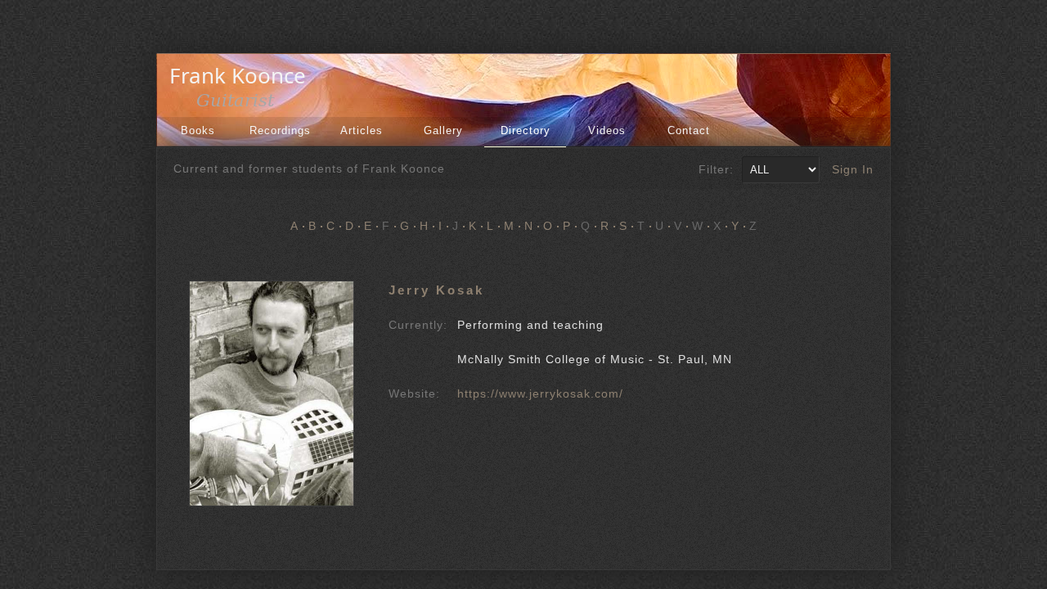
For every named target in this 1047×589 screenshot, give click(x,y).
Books (198, 130)
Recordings (280, 130)
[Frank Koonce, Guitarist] (242, 104)
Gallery (443, 130)
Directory (525, 130)
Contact (688, 130)
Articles (361, 130)
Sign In (853, 169)
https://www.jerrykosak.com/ (540, 393)
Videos (607, 130)
